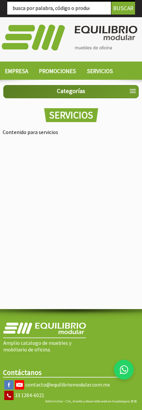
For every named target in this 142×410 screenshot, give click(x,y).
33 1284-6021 (29, 395)
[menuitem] (16, 71)
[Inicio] (69, 37)
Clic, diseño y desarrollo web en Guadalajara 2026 (101, 401)
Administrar (54, 401)
